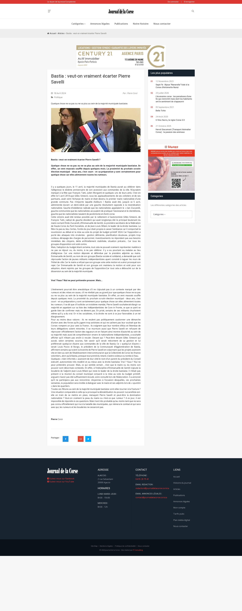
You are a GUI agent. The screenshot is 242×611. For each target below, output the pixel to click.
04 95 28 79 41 (142, 479)
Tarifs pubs (178, 513)
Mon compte (179, 507)
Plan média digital (181, 520)
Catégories (77, 23)
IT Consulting (138, 550)
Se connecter (173, 2)
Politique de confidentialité (125, 546)
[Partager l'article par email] (81, 439)
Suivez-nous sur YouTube (61, 481)
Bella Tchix (161, 110)
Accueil (52, 33)
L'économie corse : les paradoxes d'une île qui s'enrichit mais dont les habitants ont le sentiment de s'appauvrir (174, 99)
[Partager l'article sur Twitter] (88, 439)
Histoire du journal (182, 482)
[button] (58, 130)
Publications (121, 23)
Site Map (94, 546)
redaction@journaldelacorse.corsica (152, 488)
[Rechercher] (193, 11)
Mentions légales (106, 546)
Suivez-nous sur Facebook (61, 478)
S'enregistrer (189, 2)
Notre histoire (140, 23)
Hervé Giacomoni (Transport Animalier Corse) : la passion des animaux (173, 131)
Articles (61, 33)
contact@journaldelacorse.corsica (151, 497)
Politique (58, 97)
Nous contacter (162, 23)
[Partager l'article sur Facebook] (65, 439)
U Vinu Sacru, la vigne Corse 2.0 (170, 120)
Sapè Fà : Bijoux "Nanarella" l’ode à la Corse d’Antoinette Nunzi (172, 86)
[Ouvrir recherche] (49, 11)
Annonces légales (100, 23)
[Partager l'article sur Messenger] (73, 437)
